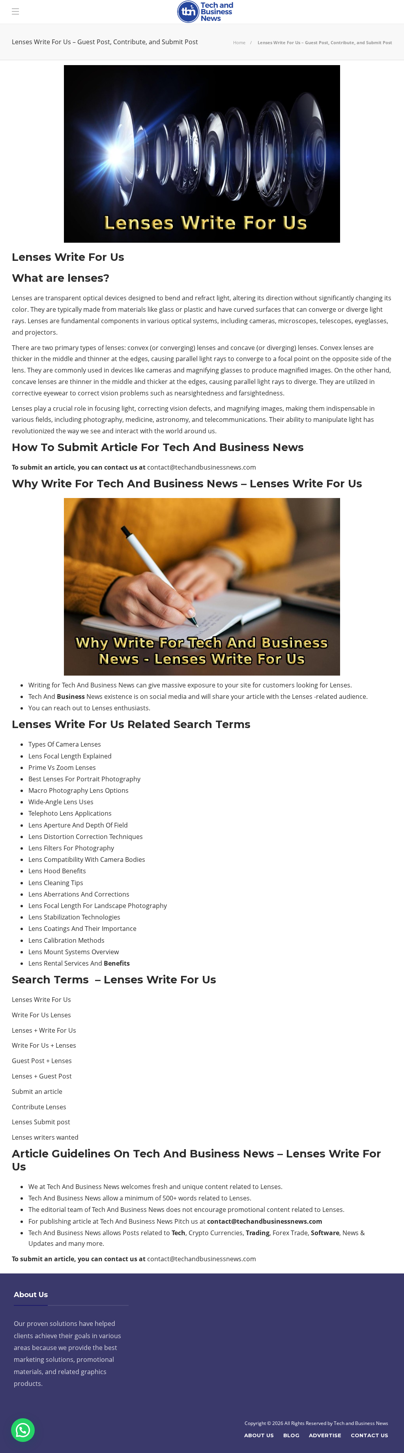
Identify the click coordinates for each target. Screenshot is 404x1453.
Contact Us (369, 1435)
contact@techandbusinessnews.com (201, 467)
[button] (23, 1430)
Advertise (325, 1435)
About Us (259, 1435)
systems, (206, 320)
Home (239, 42)
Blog (291, 1435)
